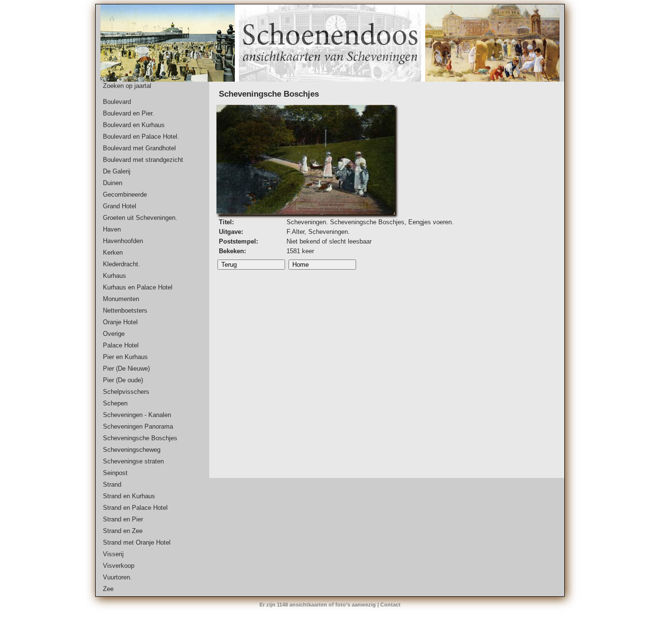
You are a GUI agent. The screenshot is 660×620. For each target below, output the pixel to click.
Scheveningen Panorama (138, 426)
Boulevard (117, 101)
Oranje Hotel (120, 322)
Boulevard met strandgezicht (143, 159)
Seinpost (115, 472)
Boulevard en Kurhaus (134, 125)
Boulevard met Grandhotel (139, 148)
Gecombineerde (125, 194)
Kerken (113, 252)
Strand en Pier (123, 519)
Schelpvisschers (126, 391)
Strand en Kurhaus (129, 496)
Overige (114, 333)
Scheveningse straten (133, 461)
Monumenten (121, 299)
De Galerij (116, 171)
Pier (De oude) (123, 380)
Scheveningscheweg (131, 449)
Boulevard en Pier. (128, 113)
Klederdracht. (121, 264)
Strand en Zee (123, 530)
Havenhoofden (123, 241)
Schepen (115, 403)
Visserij (113, 554)
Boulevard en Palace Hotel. (141, 136)
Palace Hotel (121, 345)
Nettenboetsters (125, 310)
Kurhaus (114, 275)
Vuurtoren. (117, 577)
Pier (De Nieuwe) (126, 368)
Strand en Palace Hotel (135, 507)
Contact (390, 604)
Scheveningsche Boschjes (140, 438)
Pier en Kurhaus (125, 356)
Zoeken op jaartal (127, 85)
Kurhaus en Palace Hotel (137, 287)
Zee (108, 588)
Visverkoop (118, 565)
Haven (112, 229)
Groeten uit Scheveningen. (140, 217)
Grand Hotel (119, 206)
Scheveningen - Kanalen (137, 414)
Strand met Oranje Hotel (137, 542)
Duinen (112, 183)
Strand (112, 484)
